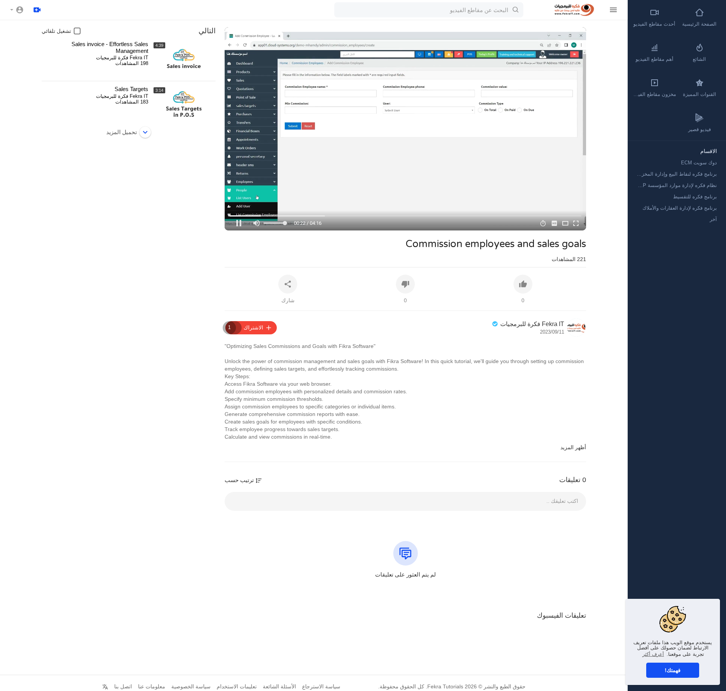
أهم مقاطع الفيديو (654, 59)
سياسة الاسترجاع (321, 686)
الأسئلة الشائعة (279, 686)
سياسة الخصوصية (191, 686)
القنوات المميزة (699, 94)
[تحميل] (37, 10)
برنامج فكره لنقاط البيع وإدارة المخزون (676, 174)
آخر (713, 219)
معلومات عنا (151, 686)
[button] (17, 10)
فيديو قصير (699, 129)
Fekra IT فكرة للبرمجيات (531, 324)
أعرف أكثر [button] (653, 654)
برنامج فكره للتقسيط (695, 196)
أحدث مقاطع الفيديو (654, 24)
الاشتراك (245, 328)
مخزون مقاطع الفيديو (654, 94)
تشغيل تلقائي (56, 31)
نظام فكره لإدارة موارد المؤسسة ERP (676, 185)
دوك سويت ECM (699, 162)
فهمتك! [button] (673, 670)
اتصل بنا (123, 686)
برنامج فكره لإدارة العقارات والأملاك (679, 208)
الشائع (699, 59)
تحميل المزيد (121, 132)
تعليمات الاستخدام (237, 686)
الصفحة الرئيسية (699, 24)
